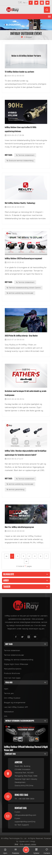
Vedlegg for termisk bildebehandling (18, 660)
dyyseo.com (24, 841)
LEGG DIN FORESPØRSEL (26, 850)
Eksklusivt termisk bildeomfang (21, 161)
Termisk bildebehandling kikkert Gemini (25, 288)
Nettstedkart (9, 712)
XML (5, 716)
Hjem (6, 689)
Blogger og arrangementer (14, 703)
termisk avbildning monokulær (21, 293)
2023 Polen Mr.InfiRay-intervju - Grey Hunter (21, 335)
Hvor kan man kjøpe (12, 678)
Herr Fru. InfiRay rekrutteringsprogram (19, 527)
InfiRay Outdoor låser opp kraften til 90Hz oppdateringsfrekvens (20, 129)
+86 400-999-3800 (26, 799)
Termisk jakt (9, 693)
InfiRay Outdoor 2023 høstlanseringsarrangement (23, 258)
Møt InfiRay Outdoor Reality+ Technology (20, 203)
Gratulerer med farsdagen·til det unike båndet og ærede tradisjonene (25, 393)
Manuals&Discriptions (12, 669)
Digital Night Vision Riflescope (16, 664)
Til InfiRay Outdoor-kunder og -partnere (19, 71)
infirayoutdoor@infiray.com (25, 815)
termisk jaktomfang (16, 489)
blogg (32, 841)
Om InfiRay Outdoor (12, 698)
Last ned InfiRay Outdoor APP (16, 707)
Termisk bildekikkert (26, 155)
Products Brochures (12, 673)
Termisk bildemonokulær (14, 655)
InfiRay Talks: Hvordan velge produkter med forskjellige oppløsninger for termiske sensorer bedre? (25, 452)
